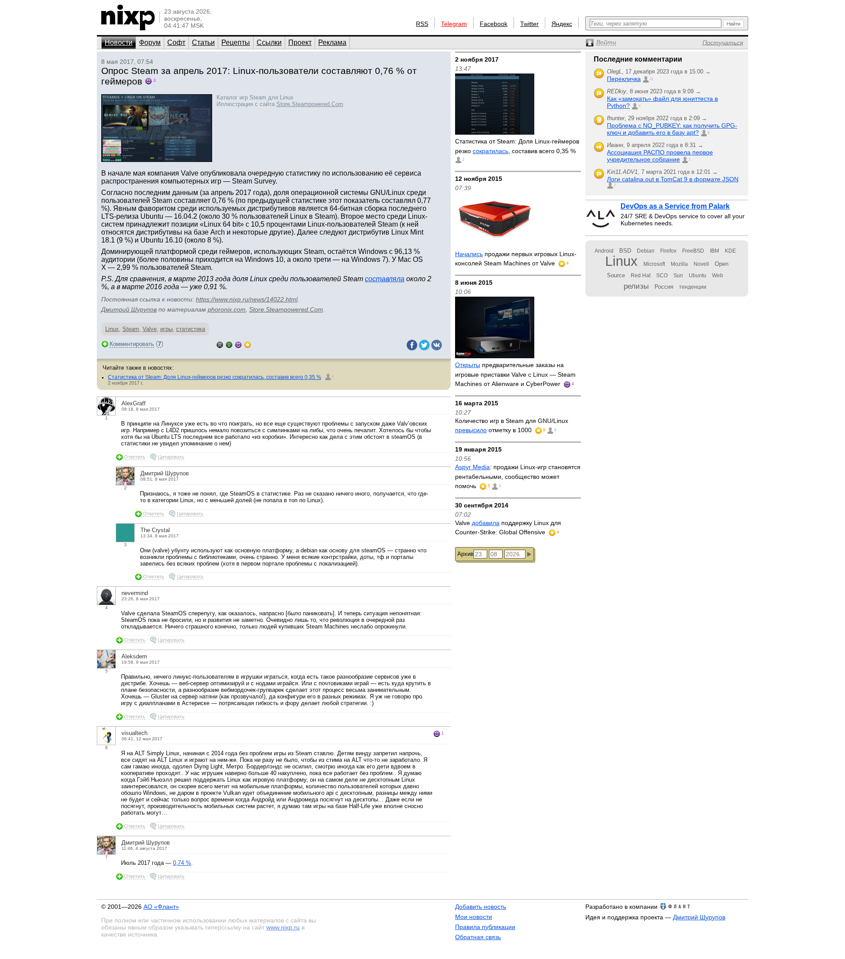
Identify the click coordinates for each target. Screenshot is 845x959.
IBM (714, 251)
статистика (190, 329)
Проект (300, 42)
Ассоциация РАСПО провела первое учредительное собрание (660, 156)
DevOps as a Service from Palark (675, 206)
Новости (118, 42)
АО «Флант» (161, 906)
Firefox (668, 251)
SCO (662, 275)
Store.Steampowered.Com (309, 104)
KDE (730, 251)
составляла (384, 279)
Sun (678, 275)
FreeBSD (693, 251)
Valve (150, 329)
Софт (176, 42)
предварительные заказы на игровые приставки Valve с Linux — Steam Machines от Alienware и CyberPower (515, 374)
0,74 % (182, 863)
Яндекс (561, 23)
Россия (663, 286)
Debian (645, 251)
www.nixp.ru (283, 927)
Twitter (529, 23)
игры (166, 329)
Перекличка (624, 78)
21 (651, 79)
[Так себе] (229, 344)
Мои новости (473, 916)
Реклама (332, 42)
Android (604, 251)
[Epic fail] (220, 344)
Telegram (454, 23)
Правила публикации (485, 926)
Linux (112, 329)
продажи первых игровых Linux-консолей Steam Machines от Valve (516, 258)
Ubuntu (697, 275)
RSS (422, 23)
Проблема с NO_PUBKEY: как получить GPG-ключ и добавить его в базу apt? (672, 129)
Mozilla (679, 264)
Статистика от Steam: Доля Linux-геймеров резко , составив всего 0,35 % (517, 146)
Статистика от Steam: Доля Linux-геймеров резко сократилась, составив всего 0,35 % (214, 377)
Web (717, 275)
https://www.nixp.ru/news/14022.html (247, 299)
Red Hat (640, 275)
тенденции (692, 287)
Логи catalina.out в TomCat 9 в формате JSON (672, 179)
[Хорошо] (238, 344)
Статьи (203, 42)
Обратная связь (478, 937)
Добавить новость (480, 906)
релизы (636, 286)
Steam (130, 329)
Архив (465, 554)
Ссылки (269, 42)
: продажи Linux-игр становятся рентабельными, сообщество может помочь (517, 476)
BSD (625, 250)
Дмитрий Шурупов (129, 309)
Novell (701, 264)
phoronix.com (227, 309)
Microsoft (654, 264)
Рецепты (235, 42)
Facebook (493, 23)
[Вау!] (247, 344)
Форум (150, 42)
